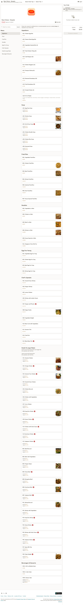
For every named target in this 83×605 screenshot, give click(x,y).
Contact (24, 596)
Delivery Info (10, 596)
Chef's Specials (5, 48)
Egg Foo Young (5, 45)
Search (18, 27)
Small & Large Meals (6, 51)
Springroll (60, 601)
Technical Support (39, 596)
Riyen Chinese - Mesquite (9, 1)
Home (2, 596)
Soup (3, 36)
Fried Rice (4, 39)
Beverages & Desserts (7, 54)
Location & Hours (18, 596)
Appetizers (4, 33)
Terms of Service (53, 596)
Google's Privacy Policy (21, 599)
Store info (58, 22)
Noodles (4, 42)
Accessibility (59, 596)
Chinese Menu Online (58, 599)
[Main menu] (2, 2)
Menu (5, 596)
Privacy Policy (46, 596)
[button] (42, 34)
